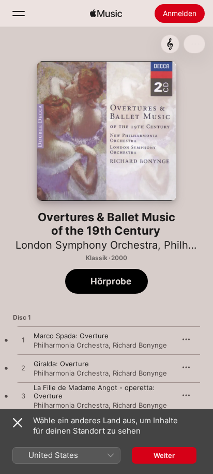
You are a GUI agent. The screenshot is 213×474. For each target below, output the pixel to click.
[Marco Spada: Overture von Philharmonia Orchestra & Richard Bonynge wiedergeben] (23, 340)
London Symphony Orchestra (87, 245)
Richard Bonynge (140, 345)
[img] (106, 13)
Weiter (164, 455)
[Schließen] (17, 422)
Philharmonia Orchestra (71, 345)
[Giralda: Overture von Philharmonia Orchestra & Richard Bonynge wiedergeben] (23, 368)
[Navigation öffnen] (18, 13)
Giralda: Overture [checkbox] (61, 364)
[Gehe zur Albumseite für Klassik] (170, 44)
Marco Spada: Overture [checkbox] (71, 336)
